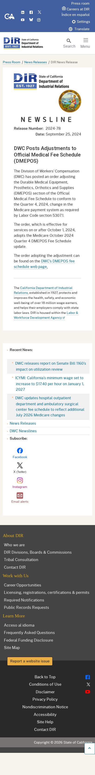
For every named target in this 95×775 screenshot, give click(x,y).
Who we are (14, 544)
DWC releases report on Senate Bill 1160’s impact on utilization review (50, 366)
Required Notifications (24, 600)
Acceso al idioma (19, 625)
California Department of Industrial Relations (43, 290)
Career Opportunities (22, 585)
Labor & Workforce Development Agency (46, 315)
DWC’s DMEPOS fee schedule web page (44, 263)
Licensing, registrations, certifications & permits (46, 592)
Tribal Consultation (21, 559)
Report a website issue (30, 661)
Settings (83, 21)
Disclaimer (45, 691)
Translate (81, 28)
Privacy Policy (45, 699)
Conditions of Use (45, 684)
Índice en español (75, 14)
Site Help (45, 721)
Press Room (11, 62)
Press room (80, 3)
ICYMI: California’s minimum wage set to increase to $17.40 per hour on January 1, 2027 (49, 383)
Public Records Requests (26, 607)
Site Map (12, 647)
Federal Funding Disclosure (28, 640)
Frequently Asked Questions (29, 632)
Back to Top (45, 676)
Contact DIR (15, 567)
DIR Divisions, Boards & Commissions (38, 552)
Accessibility (45, 714)
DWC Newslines (23, 430)
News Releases (35, 62)
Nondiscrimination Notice (45, 706)
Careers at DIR (78, 9)
